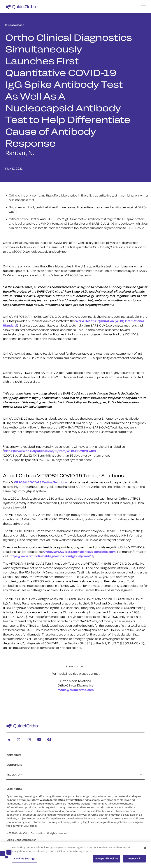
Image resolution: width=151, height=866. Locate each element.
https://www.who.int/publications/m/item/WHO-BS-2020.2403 (50, 451)
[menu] (98, 6)
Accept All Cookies (106, 858)
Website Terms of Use (52, 799)
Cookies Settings (24, 858)
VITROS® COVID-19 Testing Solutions (40, 482)
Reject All (134, 858)
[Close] (145, 848)
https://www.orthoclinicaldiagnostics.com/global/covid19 (52, 556)
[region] (75, 854)
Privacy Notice (74, 799)
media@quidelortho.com (75, 689)
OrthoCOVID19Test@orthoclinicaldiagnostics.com (79, 551)
